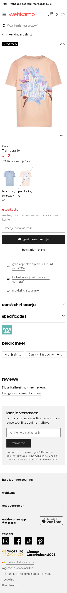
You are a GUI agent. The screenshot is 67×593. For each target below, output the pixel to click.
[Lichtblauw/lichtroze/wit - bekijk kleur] (9, 178)
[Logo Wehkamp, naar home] (20, 14)
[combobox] (33, 25)
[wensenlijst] (57, 14)
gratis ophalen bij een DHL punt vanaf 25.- (32, 266)
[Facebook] (17, 541)
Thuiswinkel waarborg (20, 562)
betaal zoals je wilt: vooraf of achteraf (30, 279)
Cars (5, 146)
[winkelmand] (63, 14)
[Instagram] (5, 541)
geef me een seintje (36, 239)
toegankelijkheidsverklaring (21, 574)
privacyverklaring (36, 455)
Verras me (18, 443)
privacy (46, 574)
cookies (9, 579)
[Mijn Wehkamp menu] (51, 14)
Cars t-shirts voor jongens (45, 354)
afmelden (29, 459)
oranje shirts (13, 354)
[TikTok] (29, 541)
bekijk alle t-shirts (33, 249)
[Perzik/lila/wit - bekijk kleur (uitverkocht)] (25, 178)
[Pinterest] (40, 541)
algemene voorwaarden (17, 568)
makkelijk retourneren (26, 290)
